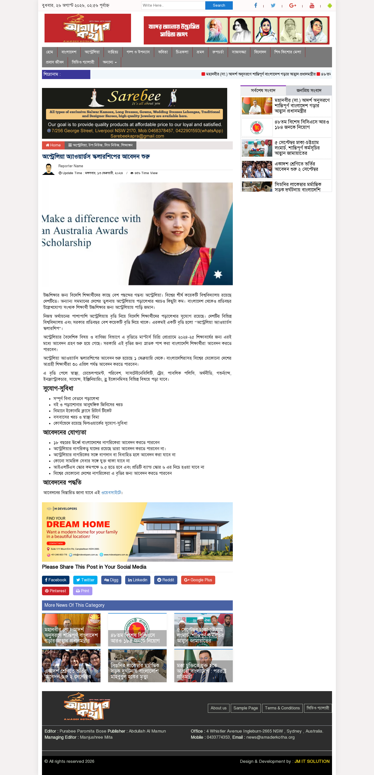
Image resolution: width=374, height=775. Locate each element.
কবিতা (163, 52)
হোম (49, 52)
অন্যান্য (108, 62)
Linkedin (139, 580)
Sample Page (246, 708)
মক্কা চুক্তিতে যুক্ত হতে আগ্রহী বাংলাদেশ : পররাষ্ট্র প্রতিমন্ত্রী (201, 671)
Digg (113, 580)
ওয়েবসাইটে (111, 492)
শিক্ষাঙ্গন (127, 145)
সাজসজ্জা (239, 52)
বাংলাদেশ (69, 52)
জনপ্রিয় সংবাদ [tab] (309, 90)
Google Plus (201, 580)
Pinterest (57, 591)
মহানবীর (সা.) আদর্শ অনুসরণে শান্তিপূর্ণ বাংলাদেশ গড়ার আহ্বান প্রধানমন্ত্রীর (248, 74)
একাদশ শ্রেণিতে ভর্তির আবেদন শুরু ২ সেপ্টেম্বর (68, 674)
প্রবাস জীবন (55, 62)
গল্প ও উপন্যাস (138, 52)
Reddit (167, 580)
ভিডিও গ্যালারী (83, 62)
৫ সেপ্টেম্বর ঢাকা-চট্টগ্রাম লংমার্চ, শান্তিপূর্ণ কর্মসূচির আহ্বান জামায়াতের (200, 635)
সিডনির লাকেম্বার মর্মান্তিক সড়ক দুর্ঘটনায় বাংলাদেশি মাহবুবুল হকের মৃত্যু (135, 671)
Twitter (87, 580)
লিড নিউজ (112, 145)
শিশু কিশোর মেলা (288, 52)
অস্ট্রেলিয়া (92, 52)
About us (219, 708)
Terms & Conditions (282, 708)
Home (55, 145)
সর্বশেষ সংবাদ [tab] (263, 90)
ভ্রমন (200, 52)
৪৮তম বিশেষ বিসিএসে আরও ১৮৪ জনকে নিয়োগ (135, 638)
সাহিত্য (113, 52)
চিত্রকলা (182, 52)
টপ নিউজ (96, 145)
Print (84, 591)
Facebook (56, 580)
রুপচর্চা (218, 52)
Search (219, 5)
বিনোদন (260, 52)
